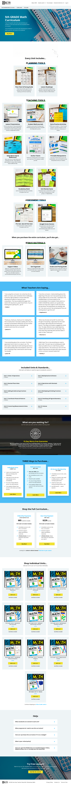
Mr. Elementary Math (30, 782)
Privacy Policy (49, 782)
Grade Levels (19, 7)
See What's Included (13, 597)
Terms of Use (64, 782)
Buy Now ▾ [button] (9, 33)
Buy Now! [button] (24, 544)
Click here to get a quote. (45, 550)
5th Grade (26, 7)
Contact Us (57, 782)
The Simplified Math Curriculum (8, 7)
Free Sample (50, 3)
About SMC (34, 3)
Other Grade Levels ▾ (41, 704)
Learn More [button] (13, 494)
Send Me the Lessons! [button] (35, 771)
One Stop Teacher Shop (18, 782)
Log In (66, 3)
